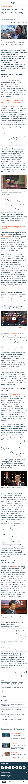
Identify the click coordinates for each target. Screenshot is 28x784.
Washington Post (14, 333)
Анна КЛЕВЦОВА (5, 16)
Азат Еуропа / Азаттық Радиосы (12, 315)
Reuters (14, 567)
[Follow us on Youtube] (9, 767)
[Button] (13, 23)
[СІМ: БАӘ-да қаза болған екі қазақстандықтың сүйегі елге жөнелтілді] (6, 745)
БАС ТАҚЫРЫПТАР (15, 733)
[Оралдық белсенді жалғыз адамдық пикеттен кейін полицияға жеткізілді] (6, 754)
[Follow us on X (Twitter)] (6, 767)
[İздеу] (23, 782)
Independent (5, 237)
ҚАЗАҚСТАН (14, 743)
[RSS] (20, 767)
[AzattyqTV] (16, 782)
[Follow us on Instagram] (13, 767)
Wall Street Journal (15, 394)
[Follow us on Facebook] (2, 767)
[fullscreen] (25, 324)
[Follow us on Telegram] (16, 767)
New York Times (14, 106)
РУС (10, 782)
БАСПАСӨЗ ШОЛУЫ (6, 7)
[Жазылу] (24, 767)
